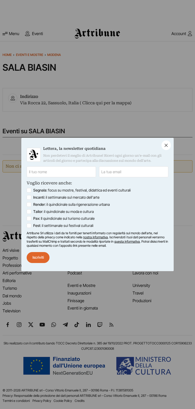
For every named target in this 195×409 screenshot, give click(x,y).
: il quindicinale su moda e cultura (63, 211)
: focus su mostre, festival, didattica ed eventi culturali (82, 190)
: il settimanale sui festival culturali (63, 225)
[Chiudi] (166, 145)
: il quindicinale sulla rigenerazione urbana (71, 204)
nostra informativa (95, 237)
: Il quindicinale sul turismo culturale (64, 218)
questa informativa (127, 241)
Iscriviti (38, 257)
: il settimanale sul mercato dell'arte (66, 197)
